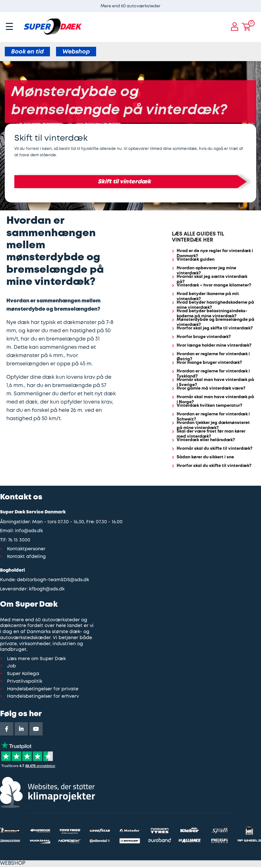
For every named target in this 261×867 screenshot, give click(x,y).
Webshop (76, 51)
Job (11, 666)
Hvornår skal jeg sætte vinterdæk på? (212, 279)
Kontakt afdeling (26, 557)
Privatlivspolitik (24, 682)
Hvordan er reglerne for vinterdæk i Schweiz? (213, 416)
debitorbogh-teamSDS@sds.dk (53, 580)
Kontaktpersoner (26, 549)
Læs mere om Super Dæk (36, 659)
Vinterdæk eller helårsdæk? (206, 440)
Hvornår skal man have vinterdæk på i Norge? (215, 399)
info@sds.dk (29, 531)
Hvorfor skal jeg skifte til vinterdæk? (215, 328)
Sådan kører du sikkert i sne (205, 457)
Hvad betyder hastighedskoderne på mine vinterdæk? (215, 305)
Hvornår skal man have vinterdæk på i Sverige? (215, 382)
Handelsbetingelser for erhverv (43, 696)
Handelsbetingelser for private (42, 689)
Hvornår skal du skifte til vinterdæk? (214, 448)
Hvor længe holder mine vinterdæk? (214, 345)
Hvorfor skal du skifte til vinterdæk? (214, 466)
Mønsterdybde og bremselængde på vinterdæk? (215, 322)
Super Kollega (23, 674)
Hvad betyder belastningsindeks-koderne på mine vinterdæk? (212, 313)
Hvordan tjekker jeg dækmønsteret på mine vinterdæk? (213, 425)
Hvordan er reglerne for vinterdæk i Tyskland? (213, 374)
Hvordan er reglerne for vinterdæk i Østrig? (213, 356)
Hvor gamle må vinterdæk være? (211, 388)
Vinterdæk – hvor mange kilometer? (214, 285)
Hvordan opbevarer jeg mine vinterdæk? (206, 270)
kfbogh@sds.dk (47, 589)
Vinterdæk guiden (196, 259)
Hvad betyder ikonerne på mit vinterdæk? (208, 296)
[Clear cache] (258, 3)
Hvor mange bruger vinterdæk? (209, 362)
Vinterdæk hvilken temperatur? (209, 405)
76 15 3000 (19, 540)
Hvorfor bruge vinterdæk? (204, 337)
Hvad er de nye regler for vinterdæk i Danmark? (215, 253)
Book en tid (27, 51)
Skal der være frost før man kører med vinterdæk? (211, 434)
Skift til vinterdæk (124, 181)
